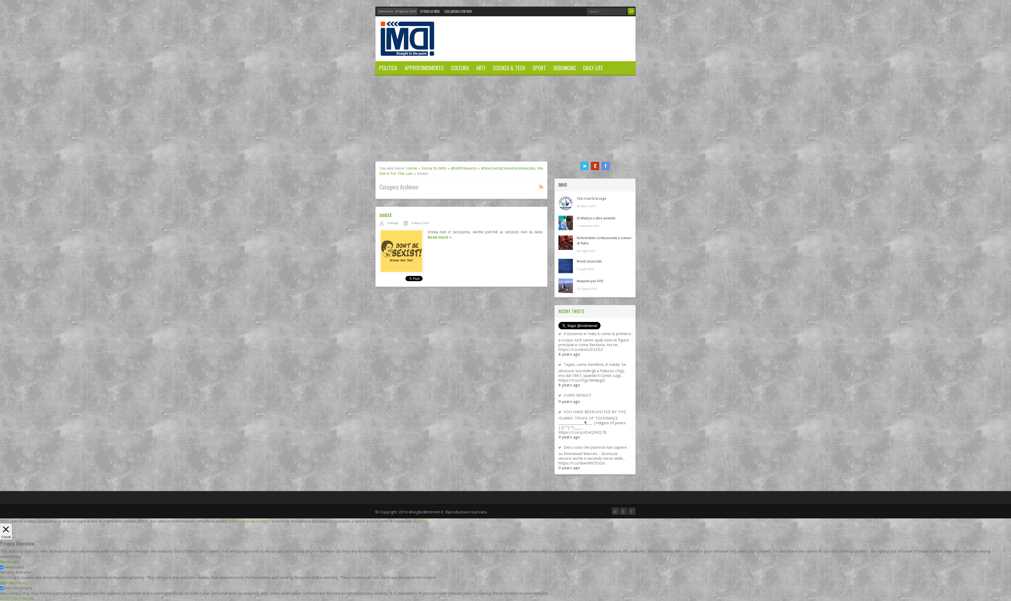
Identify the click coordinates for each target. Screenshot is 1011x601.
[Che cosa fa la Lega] (565, 203)
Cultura (460, 68)
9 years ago (569, 401)
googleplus (595, 166)
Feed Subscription (541, 186)
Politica (388, 68)
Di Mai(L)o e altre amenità (596, 218)
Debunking (564, 68)
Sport (539, 68)
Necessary (14, 566)
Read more (440, 237)
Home (411, 168)
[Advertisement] (505, 122)
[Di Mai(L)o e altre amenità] (565, 223)
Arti (480, 68)
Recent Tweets (571, 311)
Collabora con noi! (458, 11)
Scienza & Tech (509, 68)
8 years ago (569, 354)
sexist (385, 214)
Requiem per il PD (590, 281)
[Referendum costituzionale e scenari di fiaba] (565, 242)
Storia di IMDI (430, 11)
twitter (584, 166)
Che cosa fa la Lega (591, 198)
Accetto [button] (420, 521)
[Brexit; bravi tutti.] (565, 266)
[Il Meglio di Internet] (407, 50)
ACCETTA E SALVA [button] (16, 598)
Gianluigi (392, 223)
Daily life (593, 68)
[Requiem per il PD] (565, 286)
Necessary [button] (9, 561)
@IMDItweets (464, 168)
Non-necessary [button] (14, 582)
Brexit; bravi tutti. (589, 261)
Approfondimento (424, 68)
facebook (605, 166)
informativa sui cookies (249, 521)
